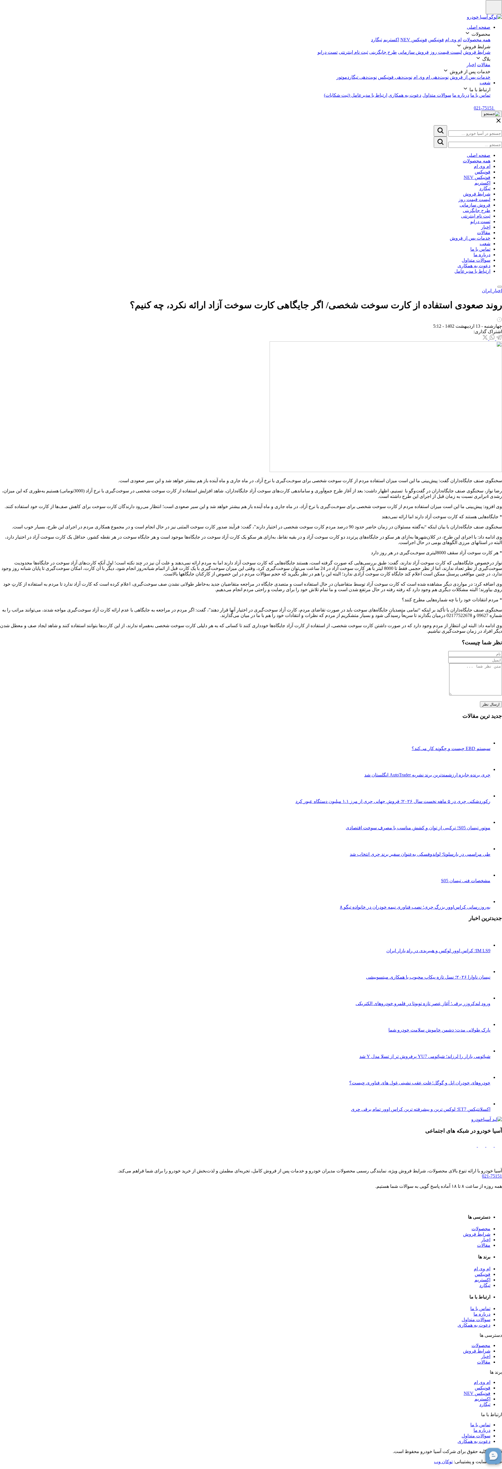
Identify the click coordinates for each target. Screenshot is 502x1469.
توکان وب (443, 1461)
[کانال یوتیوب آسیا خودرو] (473, 1145)
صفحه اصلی (478, 27)
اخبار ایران (492, 290)
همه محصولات (476, 39)
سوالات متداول (436, 95)
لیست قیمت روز (446, 52)
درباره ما (460, 95)
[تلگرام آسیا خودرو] (489, 1145)
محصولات (480, 1228)
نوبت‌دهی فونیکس (395, 77)
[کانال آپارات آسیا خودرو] (481, 1145)
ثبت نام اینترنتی (353, 52)
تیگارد (376, 39)
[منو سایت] (494, 7)
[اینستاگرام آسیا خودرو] (498, 1145)
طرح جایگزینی (383, 52)
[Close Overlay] (498, 122)
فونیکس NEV (413, 39)
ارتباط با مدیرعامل (472, 271)
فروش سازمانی (413, 52)
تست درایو (328, 52)
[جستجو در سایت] (440, 131)
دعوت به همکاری (404, 95)
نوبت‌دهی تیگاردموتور (356, 77)
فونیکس (436, 39)
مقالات (483, 64)
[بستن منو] (499, 287)
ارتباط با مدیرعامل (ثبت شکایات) (355, 95)
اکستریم (391, 39)
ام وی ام (453, 39)
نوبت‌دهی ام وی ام (431, 77)
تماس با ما (480, 95)
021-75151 (492, 1176)
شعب (485, 82)
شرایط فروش (476, 52)
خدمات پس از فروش (470, 77)
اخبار (471, 64)
